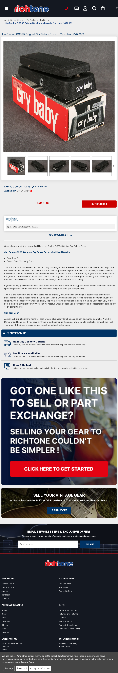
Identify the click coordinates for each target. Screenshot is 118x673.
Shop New (63, 587)
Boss (3, 617)
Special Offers (65, 591)
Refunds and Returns (68, 614)
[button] (85, 8)
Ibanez (4, 628)
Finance (62, 617)
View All (5, 632)
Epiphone (5, 621)
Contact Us (6, 595)
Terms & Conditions (68, 625)
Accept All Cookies (40, 668)
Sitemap (5, 598)
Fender (4, 610)
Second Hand (7, 584)
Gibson (4, 625)
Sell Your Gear (7, 587)
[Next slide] (114, 166)
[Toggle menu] (6, 8)
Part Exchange (65, 621)
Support (4, 591)
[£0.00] (107, 8)
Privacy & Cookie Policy (69, 628)
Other (3, 614)
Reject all (22, 668)
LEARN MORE (59, 510)
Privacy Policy (27, 662)
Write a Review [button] (41, 186)
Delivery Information (68, 610)
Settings (8, 668)
